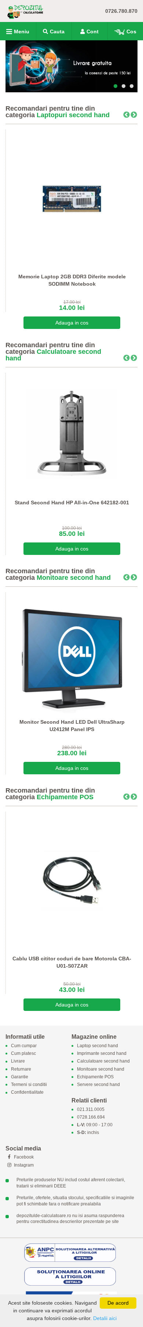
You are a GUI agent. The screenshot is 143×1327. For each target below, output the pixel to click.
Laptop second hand (97, 1045)
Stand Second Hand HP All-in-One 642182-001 (72, 502)
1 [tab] (115, 86)
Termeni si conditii (29, 1084)
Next (134, 115)
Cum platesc (23, 1053)
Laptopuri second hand (73, 115)
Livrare (18, 1061)
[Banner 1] (72, 66)
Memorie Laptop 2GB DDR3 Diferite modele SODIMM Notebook (72, 280)
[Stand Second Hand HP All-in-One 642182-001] (71, 433)
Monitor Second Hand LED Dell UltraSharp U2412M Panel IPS (72, 725)
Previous (126, 115)
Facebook (23, 1157)
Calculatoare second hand (53, 355)
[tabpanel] (72, 66)
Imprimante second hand (101, 1053)
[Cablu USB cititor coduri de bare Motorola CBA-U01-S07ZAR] (71, 880)
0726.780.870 (121, 11)
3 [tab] (132, 86)
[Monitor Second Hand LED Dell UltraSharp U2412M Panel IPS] (71, 652)
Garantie (19, 1076)
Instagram (23, 1165)
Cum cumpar (24, 1045)
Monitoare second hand (74, 577)
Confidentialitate (27, 1092)
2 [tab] (124, 86)
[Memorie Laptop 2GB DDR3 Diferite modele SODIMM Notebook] (71, 198)
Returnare (21, 1069)
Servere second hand (98, 1084)
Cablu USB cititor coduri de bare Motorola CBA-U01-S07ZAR (71, 962)
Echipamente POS (65, 797)
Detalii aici (105, 1318)
